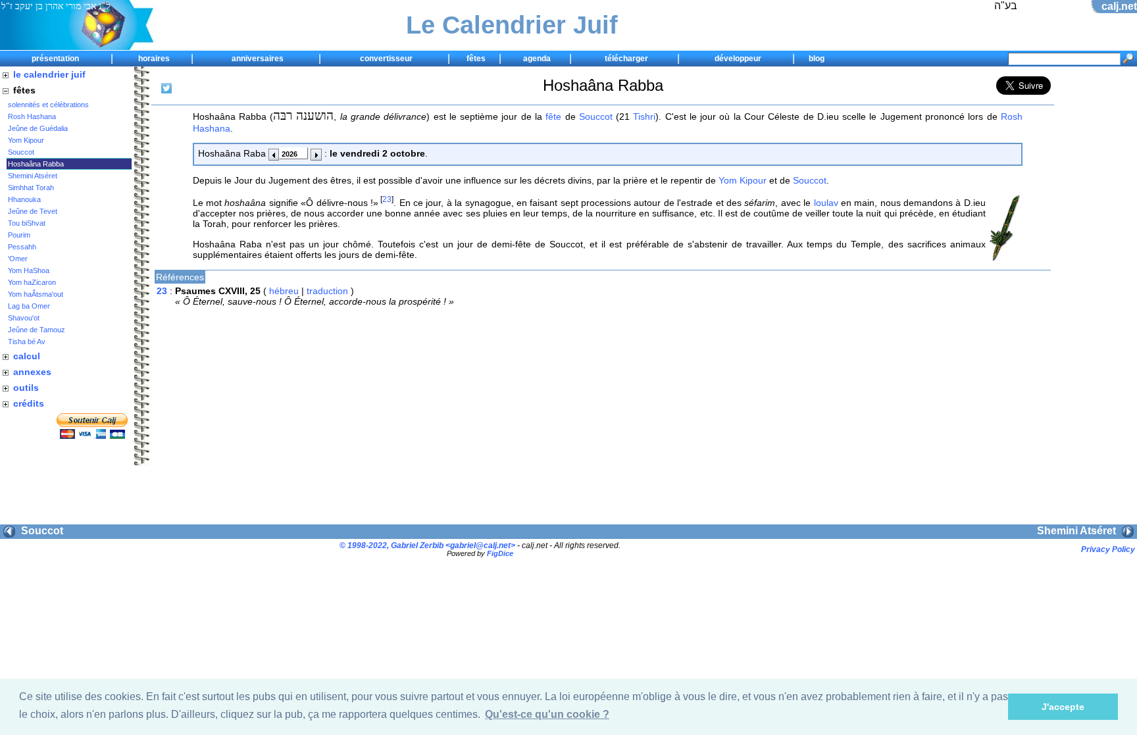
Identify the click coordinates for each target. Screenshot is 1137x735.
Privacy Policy (1108, 549)
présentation (55, 58)
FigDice (500, 553)
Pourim (19, 235)
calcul (26, 356)
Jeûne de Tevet (32, 211)
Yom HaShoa (28, 270)
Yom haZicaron (32, 282)
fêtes (476, 58)
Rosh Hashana (32, 116)
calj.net (1119, 6)
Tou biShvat (26, 223)
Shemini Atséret (32, 176)
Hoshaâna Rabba (36, 164)
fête (553, 116)
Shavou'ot (23, 318)
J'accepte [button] (1063, 706)
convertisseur (386, 58)
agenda (537, 58)
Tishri (644, 116)
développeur (738, 58)
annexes (32, 372)
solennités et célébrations (48, 105)
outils (26, 387)
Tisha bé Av (26, 341)
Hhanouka (24, 199)
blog (816, 58)
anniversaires (258, 58)
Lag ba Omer (29, 306)
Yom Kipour (26, 140)
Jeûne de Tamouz (36, 330)
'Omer (18, 259)
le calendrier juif (49, 74)
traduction (327, 291)
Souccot (21, 152)
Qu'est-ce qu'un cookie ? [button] (547, 714)
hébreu (284, 291)
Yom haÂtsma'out (35, 294)
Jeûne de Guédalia (38, 128)
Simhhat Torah (31, 187)
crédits (28, 403)
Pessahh (22, 247)
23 (387, 199)
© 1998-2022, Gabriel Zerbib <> (427, 545)
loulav (826, 202)
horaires (154, 58)
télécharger (626, 58)
